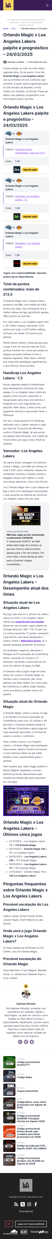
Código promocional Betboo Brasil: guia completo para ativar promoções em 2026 (29, 1132)
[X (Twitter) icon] (26, 1042)
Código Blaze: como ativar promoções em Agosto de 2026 (31, 1105)
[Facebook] (36, 1204)
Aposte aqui (30, 169)
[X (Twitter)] (23, 1204)
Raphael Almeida (16, 62)
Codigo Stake (24, 1077)
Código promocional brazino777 (28, 1063)
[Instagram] (29, 1204)
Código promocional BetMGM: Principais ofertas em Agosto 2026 (31, 1118)
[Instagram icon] (32, 1042)
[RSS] (16, 1204)
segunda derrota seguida (29, 621)
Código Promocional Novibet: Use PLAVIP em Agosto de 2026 (30, 1161)
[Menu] (47, 5)
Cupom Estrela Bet (27, 1091)
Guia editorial (26, 1211)
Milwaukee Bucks (31, 640)
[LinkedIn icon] (20, 1042)
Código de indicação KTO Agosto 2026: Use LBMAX (32, 1147)
